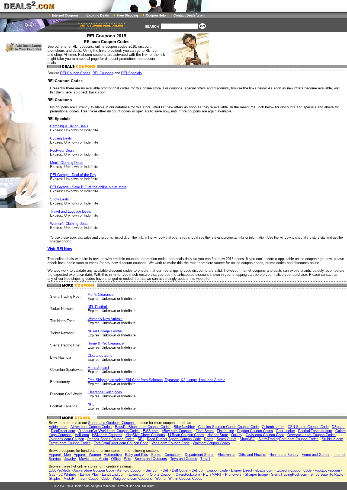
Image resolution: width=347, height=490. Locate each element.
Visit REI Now (59, 248)
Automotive (113, 455)
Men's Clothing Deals (66, 163)
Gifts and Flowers (252, 455)
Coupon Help (156, 15)
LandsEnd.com (114, 474)
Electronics (226, 455)
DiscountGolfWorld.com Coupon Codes (109, 431)
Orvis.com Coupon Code (265, 435)
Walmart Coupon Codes (211, 443)
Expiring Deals (97, 15)
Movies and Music (93, 459)
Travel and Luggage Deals (70, 211)
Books (156, 455)
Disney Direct (241, 470)
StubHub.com (332, 439)
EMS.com (151, 431)
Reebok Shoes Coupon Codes (110, 439)
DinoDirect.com (63, 431)
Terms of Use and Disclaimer (135, 486)
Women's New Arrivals (105, 319)
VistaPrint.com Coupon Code (87, 478)
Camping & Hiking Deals (69, 126)
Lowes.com (138, 474)
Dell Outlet (180, 470)
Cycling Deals (61, 138)
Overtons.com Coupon (66, 439)
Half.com (82, 435)
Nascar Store (217, 435)
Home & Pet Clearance (106, 343)
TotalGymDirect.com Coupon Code (121, 443)
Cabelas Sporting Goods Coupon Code (228, 427)
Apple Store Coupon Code (93, 470)
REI (141, 439)
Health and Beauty (283, 455)
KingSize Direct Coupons (145, 435)
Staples (55, 478)
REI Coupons (102, 73)
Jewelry (70, 459)
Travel (205, 459)
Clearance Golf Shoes (105, 392)
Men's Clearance (101, 295)
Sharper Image (256, 474)
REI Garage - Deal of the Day (73, 175)
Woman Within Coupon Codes (178, 478)
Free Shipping (127, 15)
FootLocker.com (327, 470)
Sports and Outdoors (150, 459)
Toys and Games (183, 459)
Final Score (205, 431)
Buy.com (152, 470)
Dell (166, 470)
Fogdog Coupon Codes (255, 431)
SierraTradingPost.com (289, 474)
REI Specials (131, 73)
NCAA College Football (105, 331)
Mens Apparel (98, 368)
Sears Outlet (226, 439)
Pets (127, 459)
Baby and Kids (136, 455)
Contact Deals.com (189, 15)
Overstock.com (188, 474)
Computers (173, 455)
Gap (52, 474)
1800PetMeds (59, 470)
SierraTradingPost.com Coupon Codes (288, 439)
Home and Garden (316, 455)
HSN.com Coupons (107, 435)
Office (116, 459)
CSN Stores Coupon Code (308, 427)
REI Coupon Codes (75, 73)
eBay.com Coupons (177, 431)
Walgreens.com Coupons (132, 478)
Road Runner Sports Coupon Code (174, 439)
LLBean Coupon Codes (186, 435)
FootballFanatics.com (315, 431)
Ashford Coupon (129, 470)
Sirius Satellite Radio (326, 474)
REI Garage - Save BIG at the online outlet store (88, 187)
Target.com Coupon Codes (70, 443)
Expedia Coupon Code (294, 470)
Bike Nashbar (184, 427)
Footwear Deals (62, 150)
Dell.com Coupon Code (210, 470)
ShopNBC (247, 439)
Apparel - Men (60, 455)
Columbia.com (273, 427)
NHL (91, 404)
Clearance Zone (100, 355)
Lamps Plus (89, 474)
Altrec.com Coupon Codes (91, 427)
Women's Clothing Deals (69, 224)
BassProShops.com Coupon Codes (143, 427)
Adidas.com (58, 427)
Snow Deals (59, 199)
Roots (208, 439)
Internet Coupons (65, 15)
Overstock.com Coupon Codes (311, 435)
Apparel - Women (87, 455)
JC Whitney (68, 474)
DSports (338, 427)
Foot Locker (285, 431)
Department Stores (199, 455)
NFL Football (98, 307)
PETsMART (212, 474)
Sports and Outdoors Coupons (112, 423)
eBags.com (264, 470)
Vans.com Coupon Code (170, 443)
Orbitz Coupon (161, 474)
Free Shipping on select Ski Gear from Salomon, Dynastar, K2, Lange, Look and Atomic (156, 380)
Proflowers (233, 474)
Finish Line (225, 431)
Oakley (236, 435)
